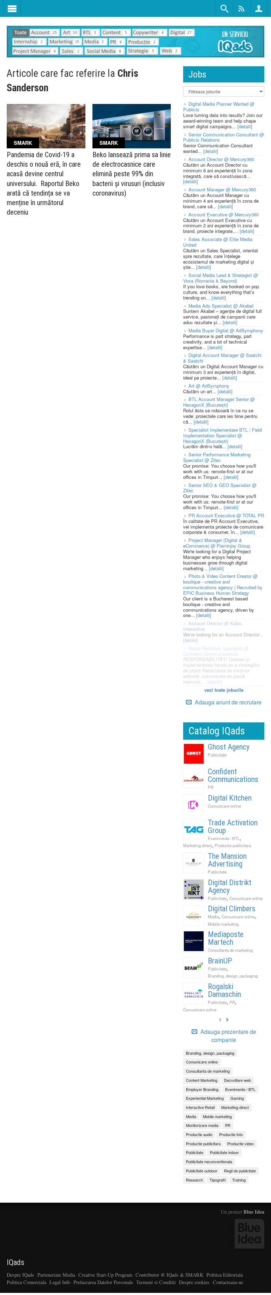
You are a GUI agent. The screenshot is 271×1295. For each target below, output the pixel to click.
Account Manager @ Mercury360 (222, 189)
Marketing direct (197, 845)
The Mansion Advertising (227, 860)
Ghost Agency (228, 746)
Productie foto (231, 1134)
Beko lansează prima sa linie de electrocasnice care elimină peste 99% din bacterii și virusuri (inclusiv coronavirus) (131, 173)
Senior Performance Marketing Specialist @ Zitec (217, 457)
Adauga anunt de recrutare (227, 702)
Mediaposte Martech (225, 938)
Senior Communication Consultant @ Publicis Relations (223, 137)
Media (213, 916)
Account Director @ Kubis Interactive (212, 626)
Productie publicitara (233, 845)
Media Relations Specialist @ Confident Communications (216, 651)
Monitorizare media (202, 1125)
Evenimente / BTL (224, 838)
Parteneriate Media (56, 1274)
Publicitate (217, 755)
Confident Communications (233, 775)
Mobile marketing (223, 924)
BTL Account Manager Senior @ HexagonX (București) (219, 402)
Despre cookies (194, 1282)
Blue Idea (253, 1211)
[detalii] (244, 126)
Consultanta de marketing (230, 950)
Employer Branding (202, 1089)
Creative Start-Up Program (105, 1274)
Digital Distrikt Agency (229, 886)
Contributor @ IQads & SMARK (169, 1274)
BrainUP (220, 960)
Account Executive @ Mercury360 (223, 214)
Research (194, 1180)
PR (210, 787)
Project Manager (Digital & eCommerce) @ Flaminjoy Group (216, 543)
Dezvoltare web (237, 1080)
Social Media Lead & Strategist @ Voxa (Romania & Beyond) (220, 278)
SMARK (23, 142)
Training (239, 1180)
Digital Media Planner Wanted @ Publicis (218, 106)
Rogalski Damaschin (224, 990)
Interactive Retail (200, 1107)
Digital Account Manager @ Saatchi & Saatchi (222, 358)
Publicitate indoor (224, 1152)
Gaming (237, 1098)
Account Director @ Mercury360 (221, 159)
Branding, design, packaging (233, 976)
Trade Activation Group (233, 826)
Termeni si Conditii (156, 1282)
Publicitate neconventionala (209, 1161)
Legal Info (59, 1282)
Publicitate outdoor (201, 1170)
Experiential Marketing (205, 1098)
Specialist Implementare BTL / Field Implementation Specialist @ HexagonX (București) (222, 435)
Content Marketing (201, 1080)
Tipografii (217, 1180)
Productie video (240, 1143)
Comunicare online (224, 806)
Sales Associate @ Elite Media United (217, 242)
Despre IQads (20, 1274)
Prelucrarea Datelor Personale (103, 1282)
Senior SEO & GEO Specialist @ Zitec (220, 488)
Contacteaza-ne (228, 1282)
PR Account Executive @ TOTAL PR (226, 515)
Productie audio (199, 1134)
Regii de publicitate (240, 1170)
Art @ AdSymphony (208, 385)
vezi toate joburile (223, 689)
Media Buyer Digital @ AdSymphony (225, 330)
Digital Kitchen (230, 798)
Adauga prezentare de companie (227, 1036)
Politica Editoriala (224, 1274)
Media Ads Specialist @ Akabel (220, 305)
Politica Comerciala (26, 1282)
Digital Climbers (231, 908)
